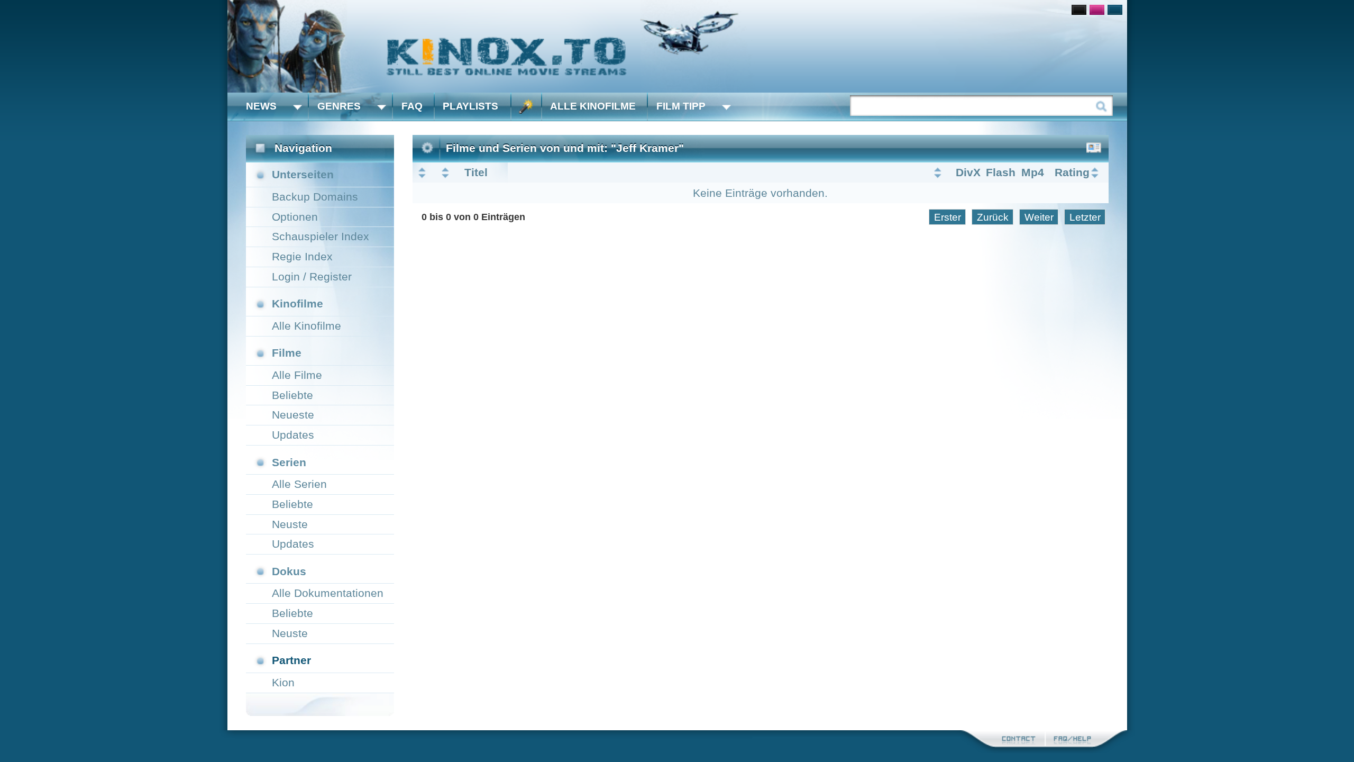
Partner (291, 660)
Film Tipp (681, 106)
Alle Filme (297, 375)
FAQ (412, 106)
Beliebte (292, 395)
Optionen (295, 217)
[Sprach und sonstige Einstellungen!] (526, 107)
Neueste (293, 415)
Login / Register (312, 276)
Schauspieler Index (320, 236)
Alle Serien (299, 484)
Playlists (470, 106)
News (261, 106)
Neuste (290, 524)
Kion (283, 682)
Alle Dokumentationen (327, 593)
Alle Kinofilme (593, 106)
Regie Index (302, 256)
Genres (339, 106)
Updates (293, 435)
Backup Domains (315, 196)
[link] (677, 46)
